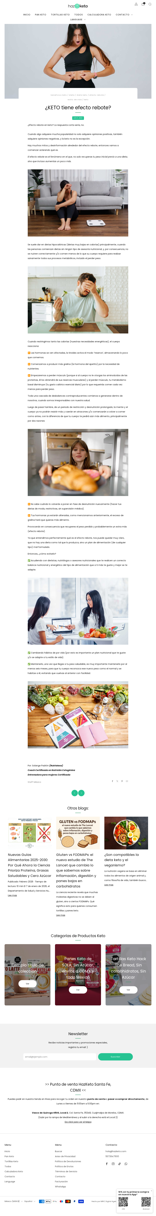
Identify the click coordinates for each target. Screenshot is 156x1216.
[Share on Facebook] (112, 781)
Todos (78, 14)
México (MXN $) (12, 1201)
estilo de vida (75, 99)
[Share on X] (117, 781)
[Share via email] (127, 781)
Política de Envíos (64, 1166)
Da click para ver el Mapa (78, 1121)
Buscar (58, 1151)
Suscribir (115, 1056)
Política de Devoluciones (68, 1161)
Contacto (122, 14)
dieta (71, 95)
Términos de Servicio (66, 1171)
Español (28, 1201)
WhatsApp (60, 1186)
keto (86, 99)
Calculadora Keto (99, 14)
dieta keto (82, 95)
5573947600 (112, 1156)
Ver (27, 983)
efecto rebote (96, 95)
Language (76, 19)
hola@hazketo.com (116, 1151)
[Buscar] (149, 4)
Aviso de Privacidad (65, 1156)
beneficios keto (59, 95)
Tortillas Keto (60, 14)
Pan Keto (40, 14)
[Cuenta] (136, 4)
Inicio (26, 14)
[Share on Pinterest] (122, 781)
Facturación (61, 1181)
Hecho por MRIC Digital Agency (105, 1201)
